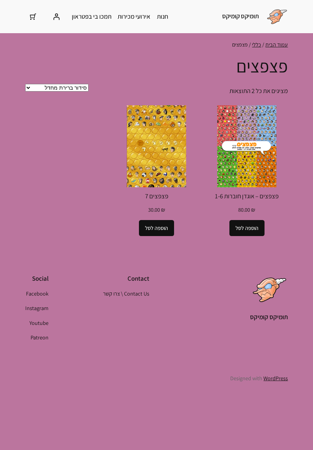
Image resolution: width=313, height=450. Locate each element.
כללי (256, 44)
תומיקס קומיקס (240, 16)
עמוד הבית (276, 44)
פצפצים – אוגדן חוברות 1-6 (247, 196)
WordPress (275, 378)
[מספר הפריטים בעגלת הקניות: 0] (33, 16)
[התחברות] (56, 16)
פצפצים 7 (156, 196)
